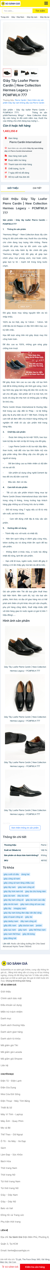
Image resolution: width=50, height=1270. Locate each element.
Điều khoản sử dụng (11, 1005)
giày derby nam (11, 921)
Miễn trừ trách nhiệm (11, 1011)
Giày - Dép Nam (17, 17)
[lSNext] (43, 44)
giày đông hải (10, 938)
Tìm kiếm (40, 10)
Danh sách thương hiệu (13, 1025)
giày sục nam (10, 930)
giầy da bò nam (11, 904)
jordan (39, 925)
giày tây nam (10, 887)
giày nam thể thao (12, 934)
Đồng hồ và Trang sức (12, 1215)
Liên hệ (4, 1065)
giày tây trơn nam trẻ (13, 891)
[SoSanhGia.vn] (14, 3)
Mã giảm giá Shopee (11, 1058)
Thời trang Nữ (8, 1174)
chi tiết (37, 188)
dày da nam (23, 895)
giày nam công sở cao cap (32, 904)
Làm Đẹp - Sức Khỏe (11, 1154)
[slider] (7, 72)
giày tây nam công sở (13, 900)
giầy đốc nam (10, 925)
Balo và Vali (7, 1208)
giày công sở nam (12, 878)
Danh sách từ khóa (10, 1038)
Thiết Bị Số (6, 1107)
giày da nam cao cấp (35, 900)
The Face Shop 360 (31, 1259)
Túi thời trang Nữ (9, 1188)
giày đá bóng (29, 934)
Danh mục (6, 1018)
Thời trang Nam (9, 1168)
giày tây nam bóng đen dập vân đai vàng (22, 912)
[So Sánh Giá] (14, 963)
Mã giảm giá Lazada (11, 1052)
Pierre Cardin (20, 100)
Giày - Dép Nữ (8, 1201)
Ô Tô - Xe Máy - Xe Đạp (13, 1141)
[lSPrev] (6, 44)
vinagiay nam (20, 908)
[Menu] (46, 3)
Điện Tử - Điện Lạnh (11, 1080)
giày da (28, 917)
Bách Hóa (6, 1161)
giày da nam (9, 895)
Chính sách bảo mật (11, 998)
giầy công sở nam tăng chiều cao (19, 883)
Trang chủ (5, 17)
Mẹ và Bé (5, 1127)
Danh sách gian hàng (12, 1031)
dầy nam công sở (28, 921)
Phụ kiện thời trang (11, 1221)
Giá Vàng (45, 1259)
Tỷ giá (18, 1259)
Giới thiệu (12, 188)
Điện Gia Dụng (8, 1087)
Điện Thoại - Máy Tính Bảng (15, 1100)
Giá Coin (12, 1262)
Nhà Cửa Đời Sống (10, 1094)
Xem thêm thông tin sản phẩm (25, 827)
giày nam (22, 930)
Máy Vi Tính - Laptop (12, 1114)
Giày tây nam (32, 17)
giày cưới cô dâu (11, 874)
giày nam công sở (26, 887)
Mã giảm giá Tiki (9, 1045)
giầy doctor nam (26, 925)
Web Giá (4, 1262)
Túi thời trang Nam (10, 1181)
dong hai (25, 874)
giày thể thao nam (37, 930)
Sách (3, 1147)
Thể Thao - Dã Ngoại (12, 1134)
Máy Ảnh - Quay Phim (12, 1121)
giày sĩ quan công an (13, 917)
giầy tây (7, 908)
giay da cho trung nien (35, 891)
